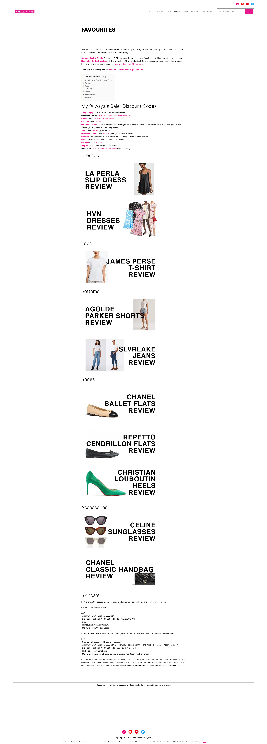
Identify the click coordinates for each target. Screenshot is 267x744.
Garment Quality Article (92, 58)
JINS (83, 131)
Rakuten (85, 137)
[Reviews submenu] (199, 11)
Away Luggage (88, 113)
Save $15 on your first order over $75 (114, 116)
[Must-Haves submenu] (213, 11)
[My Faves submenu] (164, 11)
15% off (105, 134)
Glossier (85, 122)
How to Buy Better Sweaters (94, 61)
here (204, 742)
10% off (98, 122)
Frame (84, 119)
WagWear (85, 146)
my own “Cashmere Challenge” (127, 64)
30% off (94, 131)
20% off (98, 143)
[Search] (249, 11)
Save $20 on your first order (104, 149)
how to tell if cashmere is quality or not (126, 69)
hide (103, 77)
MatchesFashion (88, 134)
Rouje (84, 140)
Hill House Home (88, 125)
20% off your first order (103, 119)
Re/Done (85, 143)
